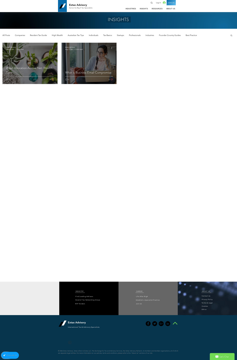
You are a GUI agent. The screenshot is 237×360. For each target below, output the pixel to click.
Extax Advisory (78, 4)
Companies (20, 35)
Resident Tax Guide (38, 35)
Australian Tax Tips (76, 35)
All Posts (6, 35)
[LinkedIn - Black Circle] (167, 323)
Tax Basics (107, 35)
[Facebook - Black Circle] (148, 323)
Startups (120, 35)
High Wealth (57, 35)
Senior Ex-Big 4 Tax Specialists (80, 8)
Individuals (93, 35)
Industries (150, 35)
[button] (131, 8)
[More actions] (53, 48)
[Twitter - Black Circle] (154, 323)
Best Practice (191, 35)
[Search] (151, 2)
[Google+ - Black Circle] (161, 323)
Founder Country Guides (170, 35)
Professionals (135, 35)
